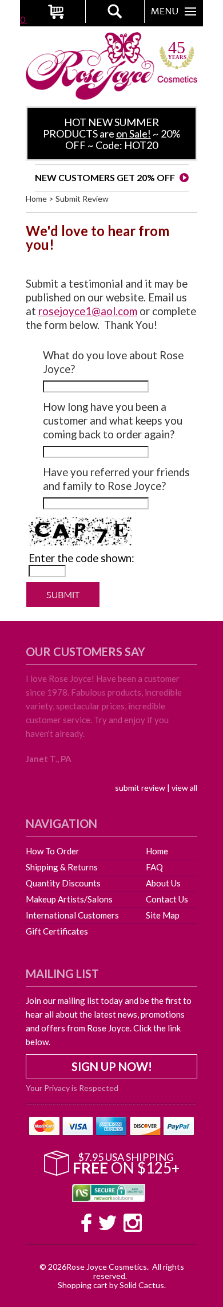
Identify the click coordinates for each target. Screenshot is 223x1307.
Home (36, 198)
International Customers (72, 915)
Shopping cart (82, 1285)
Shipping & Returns (62, 867)
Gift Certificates (57, 931)
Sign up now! (111, 1066)
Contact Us (167, 899)
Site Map (163, 915)
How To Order (52, 851)
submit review (140, 787)
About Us (163, 883)
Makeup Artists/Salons (69, 899)
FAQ (154, 867)
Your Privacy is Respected (72, 1087)
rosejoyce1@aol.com (87, 311)
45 (177, 50)
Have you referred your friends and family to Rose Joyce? (116, 479)
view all (184, 787)
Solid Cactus (142, 1285)
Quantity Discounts (63, 883)
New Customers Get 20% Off (105, 177)
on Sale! (133, 133)
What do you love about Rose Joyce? (113, 362)
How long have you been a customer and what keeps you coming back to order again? (112, 421)
